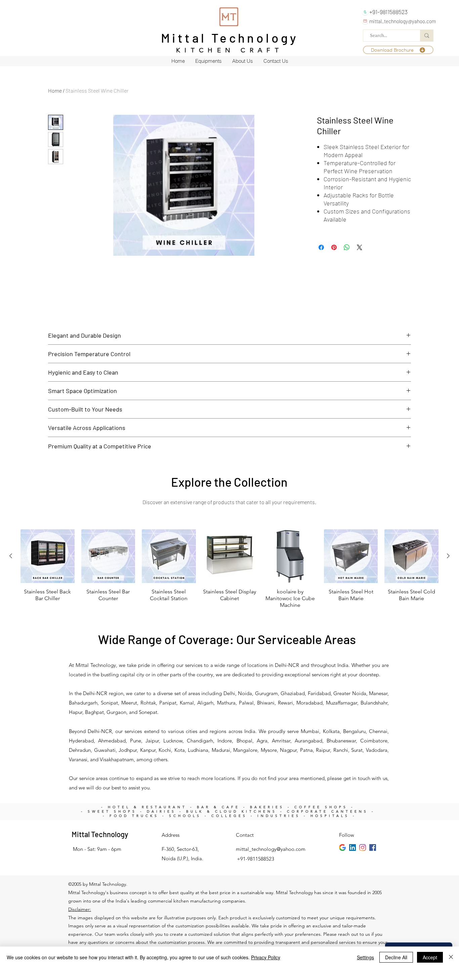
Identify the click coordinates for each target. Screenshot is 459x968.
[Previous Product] (11, 556)
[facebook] (372, 847)
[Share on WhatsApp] (347, 247)
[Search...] (426, 35)
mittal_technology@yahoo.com (402, 21)
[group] (229, 569)
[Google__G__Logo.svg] (342, 847)
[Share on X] (360, 247)
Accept (430, 957)
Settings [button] (365, 957)
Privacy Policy (265, 957)
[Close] (451, 957)
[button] (398, 50)
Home (55, 90)
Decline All (396, 957)
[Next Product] (448, 556)
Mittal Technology (230, 37)
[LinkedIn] (352, 847)
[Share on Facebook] (321, 247)
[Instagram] (362, 847)
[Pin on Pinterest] (334, 247)
